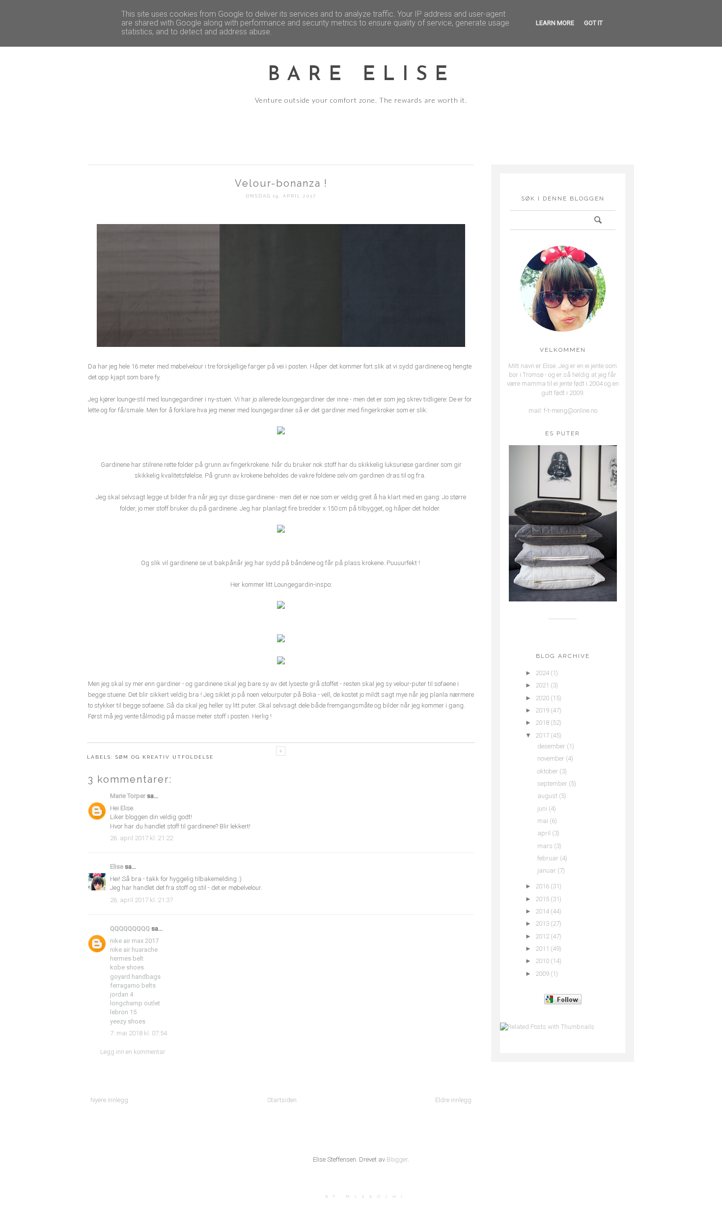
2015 (542, 899)
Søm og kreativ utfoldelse (164, 757)
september (552, 783)
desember (551, 746)
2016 (542, 886)
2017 (542, 735)
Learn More (555, 23)
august (547, 795)
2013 (542, 923)
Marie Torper (127, 795)
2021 (542, 685)
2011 (542, 948)
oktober (547, 771)
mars (545, 846)
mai (542, 821)
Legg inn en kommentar (133, 1051)
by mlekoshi (366, 1196)
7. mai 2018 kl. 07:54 (138, 1033)
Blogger (397, 1159)
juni (542, 808)
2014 (542, 911)
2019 (542, 710)
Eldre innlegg (453, 1100)
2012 (542, 936)
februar (547, 858)
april (544, 833)
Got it (593, 23)
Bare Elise (361, 75)
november (550, 758)
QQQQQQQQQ (130, 928)
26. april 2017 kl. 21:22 (141, 838)
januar (546, 870)
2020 (542, 698)
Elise (116, 866)
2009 (542, 973)
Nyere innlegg (109, 1100)
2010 (542, 961)
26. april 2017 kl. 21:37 (141, 900)
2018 (542, 722)
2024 (542, 673)
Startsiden (282, 1100)
